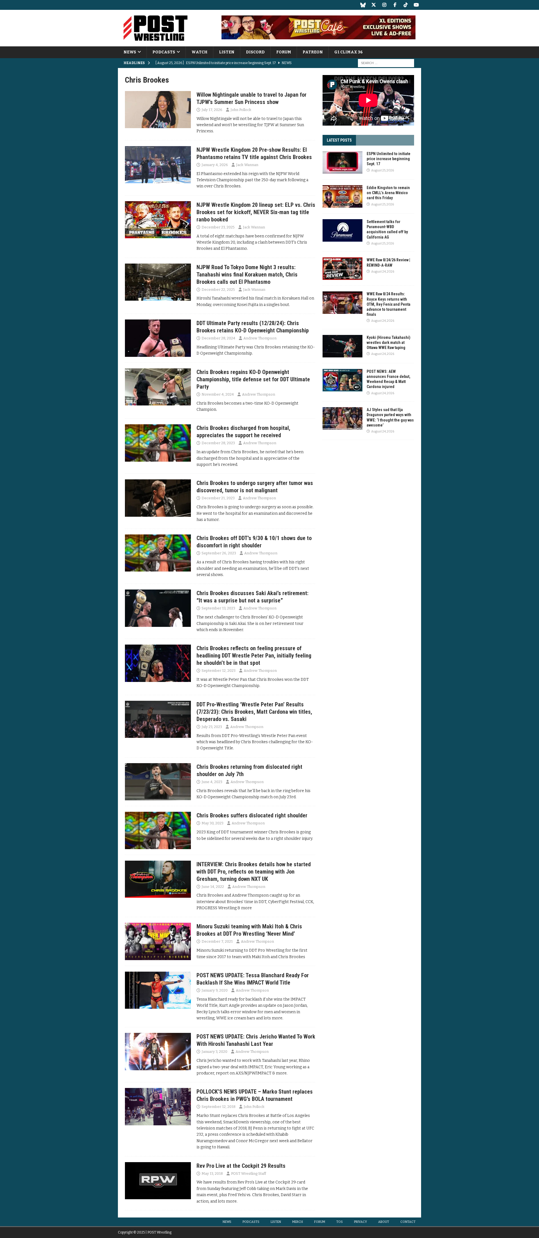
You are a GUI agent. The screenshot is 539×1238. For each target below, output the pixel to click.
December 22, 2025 (218, 289)
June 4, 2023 (212, 782)
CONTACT (407, 1222)
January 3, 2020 (214, 1051)
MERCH (297, 1222)
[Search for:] (386, 63)
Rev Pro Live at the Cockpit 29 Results (241, 1165)
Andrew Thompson (260, 338)
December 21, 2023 (218, 498)
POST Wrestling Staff (248, 1173)
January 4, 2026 (215, 165)
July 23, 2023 (212, 727)
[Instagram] (384, 5)
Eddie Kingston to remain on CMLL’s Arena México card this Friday (388, 192)
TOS (339, 1222)
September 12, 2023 (219, 670)
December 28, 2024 (218, 338)
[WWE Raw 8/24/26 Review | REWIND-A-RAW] (342, 268)
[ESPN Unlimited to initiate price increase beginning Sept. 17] (342, 162)
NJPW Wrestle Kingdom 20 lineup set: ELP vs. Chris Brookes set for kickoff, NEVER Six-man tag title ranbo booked (256, 212)
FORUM (283, 52)
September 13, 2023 (218, 608)
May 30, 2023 (212, 823)
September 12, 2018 (219, 1107)
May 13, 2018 (212, 1173)
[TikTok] (405, 5)
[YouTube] (416, 5)
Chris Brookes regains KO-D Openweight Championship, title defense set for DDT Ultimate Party (253, 379)
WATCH (199, 52)
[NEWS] (158, 109)
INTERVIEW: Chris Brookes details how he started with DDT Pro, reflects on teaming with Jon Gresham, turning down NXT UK (254, 871)
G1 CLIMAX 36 (348, 52)
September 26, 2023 (219, 553)
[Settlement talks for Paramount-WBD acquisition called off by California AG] (342, 230)
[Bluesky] (363, 5)
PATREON (313, 52)
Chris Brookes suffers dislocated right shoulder (252, 815)
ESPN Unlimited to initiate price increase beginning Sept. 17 (388, 158)
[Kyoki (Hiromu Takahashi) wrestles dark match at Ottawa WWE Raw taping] (342, 346)
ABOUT (383, 1222)
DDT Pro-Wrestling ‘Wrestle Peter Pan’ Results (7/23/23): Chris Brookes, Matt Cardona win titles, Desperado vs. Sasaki (254, 711)
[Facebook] (395, 5)
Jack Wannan (247, 165)
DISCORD (255, 52)
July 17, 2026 (212, 110)
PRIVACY (360, 1222)
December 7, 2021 (217, 941)
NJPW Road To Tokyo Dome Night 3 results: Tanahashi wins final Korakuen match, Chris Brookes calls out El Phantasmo (247, 274)
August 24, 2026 (382, 271)
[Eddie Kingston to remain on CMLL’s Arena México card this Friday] (342, 196)
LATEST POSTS (339, 140)
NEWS (130, 52)
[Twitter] (373, 5)
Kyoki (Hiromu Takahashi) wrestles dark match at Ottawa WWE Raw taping (388, 342)
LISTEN (226, 52)
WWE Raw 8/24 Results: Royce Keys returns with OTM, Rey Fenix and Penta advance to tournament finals (388, 304)
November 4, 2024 (218, 394)
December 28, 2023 (218, 443)
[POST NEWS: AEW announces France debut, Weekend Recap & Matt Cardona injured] (342, 380)
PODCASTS (163, 52)
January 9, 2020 (215, 990)
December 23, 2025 (218, 227)
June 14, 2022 (213, 887)
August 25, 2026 (382, 170)
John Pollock (240, 110)
